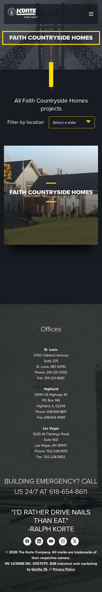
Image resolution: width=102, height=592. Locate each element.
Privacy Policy (64, 569)
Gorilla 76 (39, 569)
